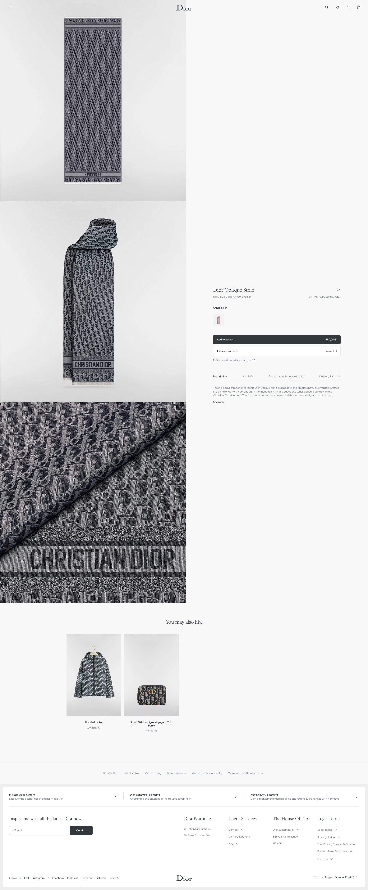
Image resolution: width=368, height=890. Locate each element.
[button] (93, 100)
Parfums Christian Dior (197, 835)
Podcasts (114, 877)
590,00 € (277, 339)
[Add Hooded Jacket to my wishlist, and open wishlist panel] (121, 642)
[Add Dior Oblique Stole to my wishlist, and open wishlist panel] (338, 290)
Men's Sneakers (176, 773)
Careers (277, 842)
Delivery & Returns (239, 836)
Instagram (39, 877)
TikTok (26, 877)
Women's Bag (153, 773)
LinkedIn (101, 877)
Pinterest (72, 877)
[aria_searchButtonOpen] (326, 7)
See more (219, 401)
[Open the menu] (10, 7)
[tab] (220, 376)
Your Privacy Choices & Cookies (336, 844)
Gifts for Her (110, 773)
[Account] (348, 7)
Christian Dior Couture (197, 828)
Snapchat (87, 877)
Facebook (58, 877)
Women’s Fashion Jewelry (207, 773)
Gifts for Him (131, 773)
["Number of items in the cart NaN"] (358, 7)
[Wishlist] (337, 7)
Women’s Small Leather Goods (246, 773)
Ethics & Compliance (285, 836)
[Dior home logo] (184, 8)
